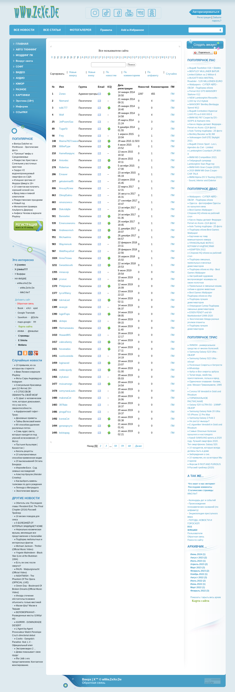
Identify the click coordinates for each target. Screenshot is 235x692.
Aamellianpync (67, 153)
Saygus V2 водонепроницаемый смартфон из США (23, 173)
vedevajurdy (65, 370)
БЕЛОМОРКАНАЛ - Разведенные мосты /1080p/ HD (27, 615)
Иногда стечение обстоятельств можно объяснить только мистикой (26, 598)
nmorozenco (65, 202)
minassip (64, 272)
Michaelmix (65, 237)
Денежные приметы (25, 418)
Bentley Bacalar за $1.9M (201, 134)
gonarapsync (66, 425)
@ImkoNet (32, 331)
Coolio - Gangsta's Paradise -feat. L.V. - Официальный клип (23, 641)
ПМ (172, 93)
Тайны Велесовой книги (27, 421)
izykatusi (64, 376)
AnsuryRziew (66, 188)
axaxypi (63, 307)
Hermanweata (66, 328)
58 (115, 446)
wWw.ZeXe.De (37, 12)
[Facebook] (117, 16)
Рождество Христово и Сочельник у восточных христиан (24, 163)
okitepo (63, 321)
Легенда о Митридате (26, 487)
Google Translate (26, 313)
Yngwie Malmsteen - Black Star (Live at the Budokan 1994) (27, 555)
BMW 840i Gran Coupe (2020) (203, 167)
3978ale (63, 404)
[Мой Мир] (30, 353)
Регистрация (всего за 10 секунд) (28, 226)
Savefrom (22, 317)
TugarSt (63, 128)
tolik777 (63, 107)
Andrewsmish (66, 230)
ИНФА (21, 331)
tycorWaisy (65, 293)
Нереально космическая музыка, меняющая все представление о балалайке (27, 532)
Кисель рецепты (23, 451)
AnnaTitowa (65, 258)
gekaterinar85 (66, 181)
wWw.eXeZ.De (24, 283)
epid (35, 308)
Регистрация (204, 17)
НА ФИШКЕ (20, 278)
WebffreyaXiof (66, 251)
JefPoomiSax (66, 121)
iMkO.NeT (192, 493)
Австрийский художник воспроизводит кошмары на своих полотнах (202, 279)
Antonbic (63, 160)
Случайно (171, 73)
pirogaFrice (65, 411)
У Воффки (19, 274)
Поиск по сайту (195, 540)
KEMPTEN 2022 (196, 249)
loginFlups (64, 314)
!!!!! (34, 322)
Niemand (63, 100)
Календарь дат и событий (202, 500)
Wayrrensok (65, 244)
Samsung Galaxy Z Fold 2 (201, 418)
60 (129, 446)
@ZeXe (34, 317)
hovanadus (65, 349)
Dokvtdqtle (64, 209)
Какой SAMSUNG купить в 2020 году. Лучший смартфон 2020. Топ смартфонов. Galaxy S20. (204, 441)
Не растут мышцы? (198, 421)
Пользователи (195, 533)
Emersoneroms (67, 223)
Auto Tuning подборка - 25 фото (204, 131)
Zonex (62, 93)
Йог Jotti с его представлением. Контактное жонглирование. (27, 661)
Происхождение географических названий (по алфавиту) (202, 506)
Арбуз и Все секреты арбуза (203, 371)
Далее (138, 446)
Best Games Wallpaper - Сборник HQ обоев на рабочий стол (203, 213)
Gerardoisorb (66, 265)
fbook (20, 308)
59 (122, 446)
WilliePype (64, 146)
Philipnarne (65, 286)
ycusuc (63, 279)
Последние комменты (199, 487)
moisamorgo (65, 383)
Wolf (61, 114)
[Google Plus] (36, 353)
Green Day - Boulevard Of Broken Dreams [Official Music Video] (27, 588)
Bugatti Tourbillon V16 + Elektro (204, 68)
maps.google (24, 322)
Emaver (63, 174)
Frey (61, 135)
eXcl (28, 308)
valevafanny (65, 342)
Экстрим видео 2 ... (25, 648)
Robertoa (64, 167)
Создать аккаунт (205, 45)
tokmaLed (64, 300)
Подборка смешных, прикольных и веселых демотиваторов (199, 262)
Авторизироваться (206, 12)
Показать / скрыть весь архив (205, 597)
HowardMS (65, 335)
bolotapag (64, 432)
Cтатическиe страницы (200, 490)
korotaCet (64, 418)
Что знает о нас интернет (201, 483)
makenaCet (65, 397)
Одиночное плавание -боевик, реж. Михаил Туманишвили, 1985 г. (204, 384)
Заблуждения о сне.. (198, 454)
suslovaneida (66, 356)
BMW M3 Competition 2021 (202, 157)
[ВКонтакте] (20, 353)
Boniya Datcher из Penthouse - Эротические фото (25, 146)
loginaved (64, 363)
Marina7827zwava (68, 141)
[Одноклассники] (215, 52)
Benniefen (64, 216)
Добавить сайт (22, 299)
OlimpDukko (65, 195)
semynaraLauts (67, 390)
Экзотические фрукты (26, 491)
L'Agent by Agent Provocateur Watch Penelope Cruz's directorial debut (26, 631)
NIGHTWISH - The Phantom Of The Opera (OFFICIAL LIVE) (23, 579)
